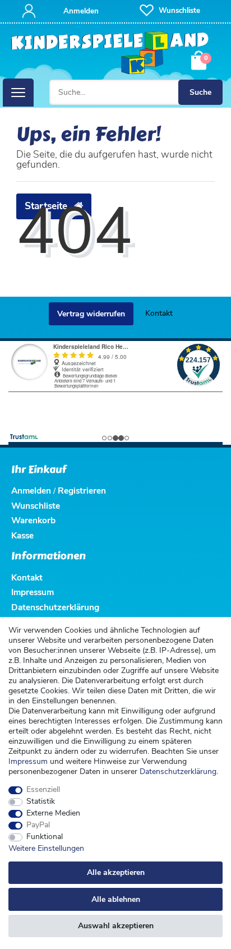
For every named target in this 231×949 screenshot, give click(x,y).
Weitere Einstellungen (46, 849)
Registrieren (82, 490)
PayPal (38, 825)
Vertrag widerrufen (91, 313)
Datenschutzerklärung (55, 607)
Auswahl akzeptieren (116, 925)
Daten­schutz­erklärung (178, 771)
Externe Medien (53, 813)
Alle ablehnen (115, 899)
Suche (200, 92)
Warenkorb (33, 520)
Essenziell (43, 790)
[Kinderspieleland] (110, 53)
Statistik (40, 801)
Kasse (22, 535)
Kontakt (159, 313)
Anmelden (31, 490)
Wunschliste (35, 506)
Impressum (28, 761)
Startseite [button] (47, 206)
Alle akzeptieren (116, 872)
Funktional (44, 837)
